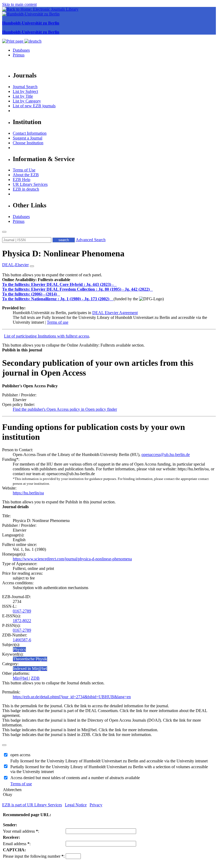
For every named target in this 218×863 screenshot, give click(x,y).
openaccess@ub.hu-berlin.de (165, 454)
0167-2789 (22, 611)
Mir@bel (21, 678)
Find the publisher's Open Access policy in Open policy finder (65, 409)
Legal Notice (76, 805)
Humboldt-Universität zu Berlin (30, 23)
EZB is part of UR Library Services (32, 805)
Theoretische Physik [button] (30, 659)
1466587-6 (22, 640)
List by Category (27, 101)
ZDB (35, 678)
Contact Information (30, 133)
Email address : (17, 843)
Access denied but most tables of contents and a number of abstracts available (75, 777)
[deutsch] (32, 41)
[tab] (109, 279)
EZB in (26, 189)
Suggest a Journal (27, 138)
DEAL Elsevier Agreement (115, 312)
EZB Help (21, 179)
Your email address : (21, 831)
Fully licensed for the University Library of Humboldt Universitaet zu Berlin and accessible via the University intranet (109, 761)
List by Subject (25, 91)
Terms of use (57, 322)
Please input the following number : (34, 856)
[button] (36, 279)
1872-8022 (22, 620)
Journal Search (25, 86)
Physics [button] (19, 649)
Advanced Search (91, 239)
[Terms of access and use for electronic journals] (116, 284)
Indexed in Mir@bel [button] (30, 668)
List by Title (23, 96)
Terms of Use (24, 170)
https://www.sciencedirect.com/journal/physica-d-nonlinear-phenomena (72, 559)
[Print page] (13, 41)
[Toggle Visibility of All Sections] (32, 266)
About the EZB (26, 174)
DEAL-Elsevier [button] (15, 264)
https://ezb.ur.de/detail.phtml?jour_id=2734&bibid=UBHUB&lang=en (72, 696)
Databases (21, 50)
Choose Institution (28, 143)
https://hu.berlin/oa (28, 493)
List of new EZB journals (34, 106)
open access (20, 755)
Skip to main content (19, 4)
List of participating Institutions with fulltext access (46, 336)
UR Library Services (30, 184)
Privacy (96, 805)
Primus (18, 55)
